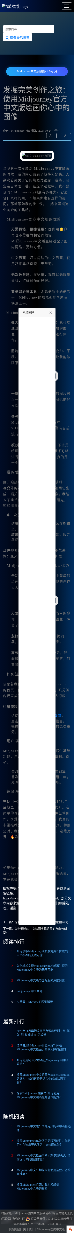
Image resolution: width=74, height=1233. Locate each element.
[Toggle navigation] (67, 5)
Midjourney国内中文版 (51, 1229)
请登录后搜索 (19, 38)
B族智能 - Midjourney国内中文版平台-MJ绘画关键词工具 (37, 1213)
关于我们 (29, 1229)
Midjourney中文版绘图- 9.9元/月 (37, 71)
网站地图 (15, 1229)
